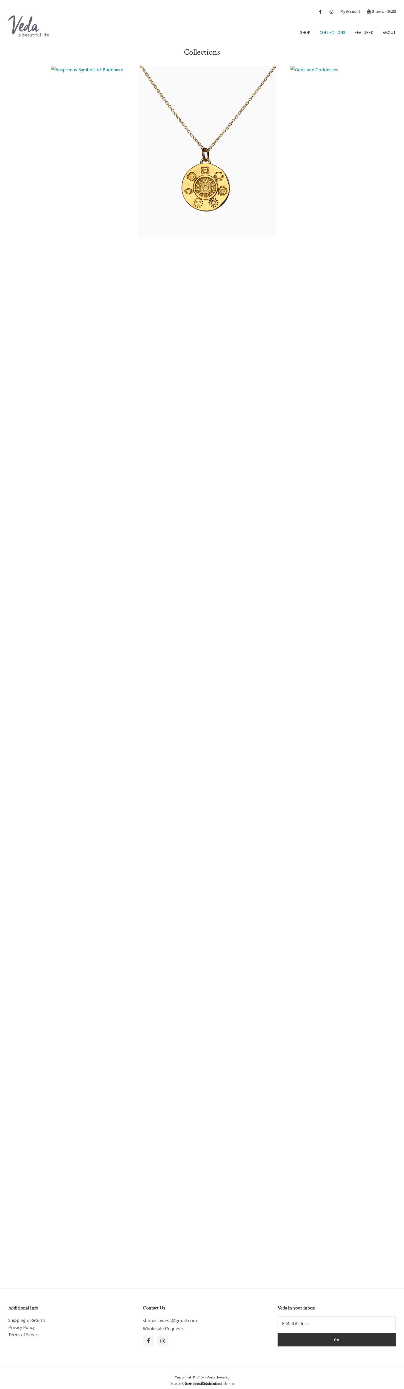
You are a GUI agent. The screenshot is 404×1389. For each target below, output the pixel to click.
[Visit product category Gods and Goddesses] (314, 95)
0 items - (383, 11)
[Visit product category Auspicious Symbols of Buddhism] (87, 111)
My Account (350, 11)
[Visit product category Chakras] (207, 151)
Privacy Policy (21, 1327)
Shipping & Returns (26, 1320)
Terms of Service (24, 1334)
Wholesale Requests (163, 1328)
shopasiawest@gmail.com (170, 1320)
